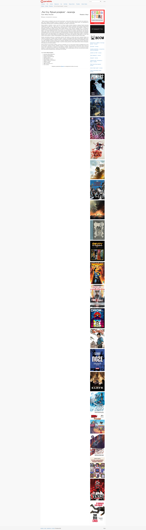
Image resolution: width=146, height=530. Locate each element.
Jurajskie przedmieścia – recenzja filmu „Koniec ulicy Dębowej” (97, 49)
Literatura (43, 4)
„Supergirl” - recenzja (94, 57)
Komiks (51, 4)
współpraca (49, 528)
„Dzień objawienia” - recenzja (95, 55)
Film (47, 4)
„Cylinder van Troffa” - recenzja (95, 52)
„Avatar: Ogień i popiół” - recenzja (96, 68)
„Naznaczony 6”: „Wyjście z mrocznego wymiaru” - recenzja (97, 43)
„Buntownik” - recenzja (94, 46)
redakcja (42, 528)
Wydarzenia (56, 4)
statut (45, 528)
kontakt (53, 528)
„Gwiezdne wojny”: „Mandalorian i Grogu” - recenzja (96, 61)
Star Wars (65, 4)
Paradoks (78, 4)
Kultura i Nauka (84, 4)
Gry (61, 4)
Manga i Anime (71, 4)
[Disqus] (64, 84)
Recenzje (51, 6)
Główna (42, 6)
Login (105, 1)
